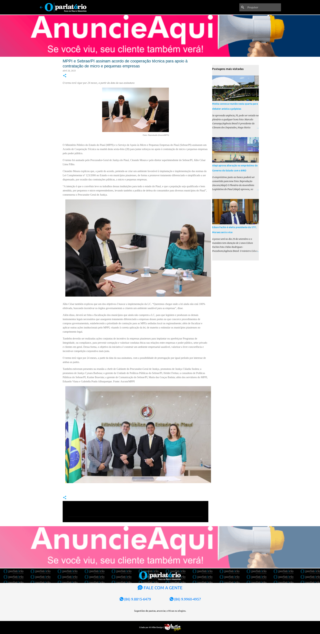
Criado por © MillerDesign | (151, 627)
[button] (65, 76)
